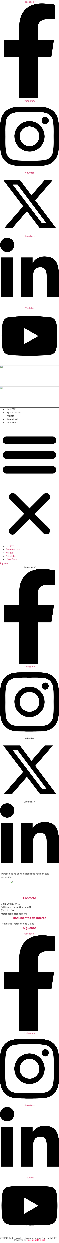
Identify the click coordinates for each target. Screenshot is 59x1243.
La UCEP (11, 409)
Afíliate (10, 415)
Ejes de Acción (14, 412)
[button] (29, 484)
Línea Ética (12, 422)
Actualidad (12, 419)
